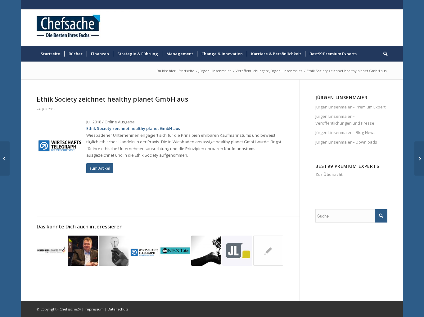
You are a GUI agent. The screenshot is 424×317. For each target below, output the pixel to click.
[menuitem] (50, 54)
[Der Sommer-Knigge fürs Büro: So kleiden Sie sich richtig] (419, 158)
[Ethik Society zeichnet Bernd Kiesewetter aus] (144, 251)
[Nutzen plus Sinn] (114, 251)
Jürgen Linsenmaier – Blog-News (345, 132)
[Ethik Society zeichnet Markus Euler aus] (268, 251)
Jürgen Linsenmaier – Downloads (346, 142)
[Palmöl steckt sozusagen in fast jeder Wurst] (237, 251)
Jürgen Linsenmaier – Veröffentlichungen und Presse (344, 119)
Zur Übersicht (329, 174)
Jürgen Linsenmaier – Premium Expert (350, 107)
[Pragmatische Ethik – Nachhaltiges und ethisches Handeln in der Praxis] (175, 251)
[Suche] (383, 54)
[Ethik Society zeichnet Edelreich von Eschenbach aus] (83, 251)
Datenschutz (118, 309)
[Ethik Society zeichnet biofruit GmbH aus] (52, 251)
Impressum (94, 309)
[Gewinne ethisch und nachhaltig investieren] (206, 251)
